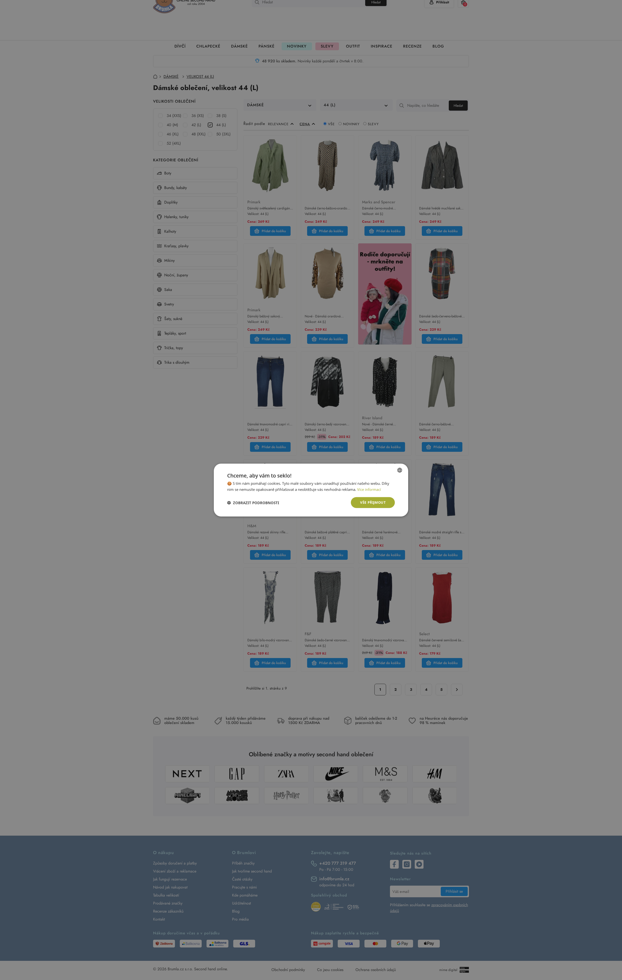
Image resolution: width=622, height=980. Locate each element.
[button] (253, 502)
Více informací (369, 489)
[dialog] (311, 490)
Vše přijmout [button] (373, 502)
